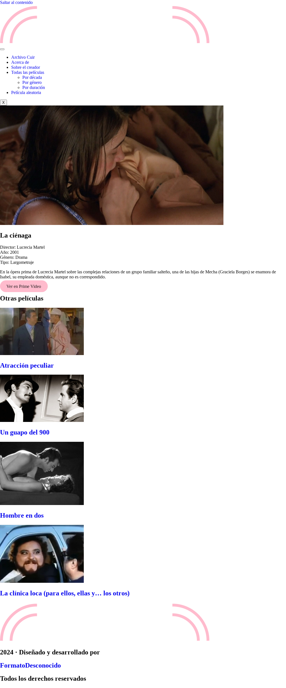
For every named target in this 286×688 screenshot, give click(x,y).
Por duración (33, 87)
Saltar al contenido (16, 2)
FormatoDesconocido (30, 665)
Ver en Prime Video (23, 286)
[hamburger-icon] (2, 49)
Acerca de (20, 62)
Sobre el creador (25, 67)
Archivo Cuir (23, 57)
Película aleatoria (26, 92)
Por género (32, 82)
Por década (32, 77)
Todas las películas (27, 72)
